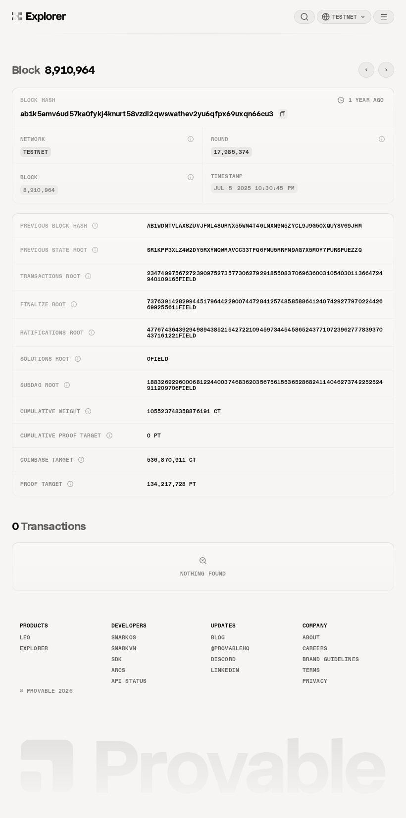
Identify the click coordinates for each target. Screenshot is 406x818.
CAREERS (315, 648)
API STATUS (129, 681)
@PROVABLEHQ (230, 648)
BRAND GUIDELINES (331, 659)
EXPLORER (34, 648)
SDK (116, 659)
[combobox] (344, 16)
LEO (25, 637)
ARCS (118, 670)
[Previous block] (366, 70)
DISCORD (223, 659)
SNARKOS (123, 637)
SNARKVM (123, 648)
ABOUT (311, 637)
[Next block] (386, 70)
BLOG (218, 637)
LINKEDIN (225, 670)
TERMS (311, 670)
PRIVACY (315, 681)
